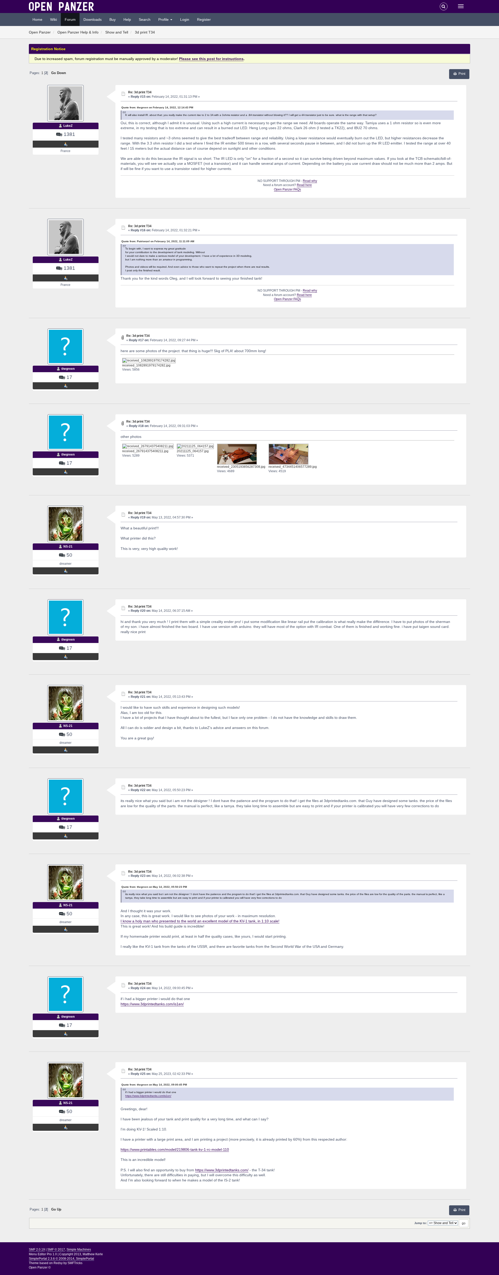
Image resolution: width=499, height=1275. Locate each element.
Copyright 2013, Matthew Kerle (81, 1254)
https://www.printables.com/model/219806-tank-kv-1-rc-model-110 (175, 1149)
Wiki (53, 19)
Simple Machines (79, 1249)
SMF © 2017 (56, 1249)
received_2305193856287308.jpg (241, 467)
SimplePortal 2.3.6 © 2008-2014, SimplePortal (61, 1258)
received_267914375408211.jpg (145, 451)
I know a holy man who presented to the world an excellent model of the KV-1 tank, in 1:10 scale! (200, 921)
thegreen (68, 369)
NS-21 (68, 546)
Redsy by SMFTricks (68, 1263)
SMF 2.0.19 (37, 1249)
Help (127, 19)
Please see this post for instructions (211, 59)
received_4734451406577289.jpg (292, 467)
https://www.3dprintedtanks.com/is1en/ (152, 1004)
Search (144, 19)
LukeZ (68, 126)
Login (184, 19)
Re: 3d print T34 (140, 92)
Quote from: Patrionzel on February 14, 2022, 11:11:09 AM (157, 241)
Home (37, 19)
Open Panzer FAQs (287, 189)
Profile (164, 19)
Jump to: (420, 1223)
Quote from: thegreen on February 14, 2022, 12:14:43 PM (157, 107)
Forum (70, 19)
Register (204, 19)
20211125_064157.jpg (193, 451)
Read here (304, 185)
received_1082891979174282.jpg (146, 365)
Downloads (92, 19)
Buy (112, 19)
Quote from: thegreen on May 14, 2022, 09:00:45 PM (154, 1084)
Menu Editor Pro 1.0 (43, 1254)
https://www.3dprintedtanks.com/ (221, 1170)
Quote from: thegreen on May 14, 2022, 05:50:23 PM (154, 886)
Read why (310, 181)
